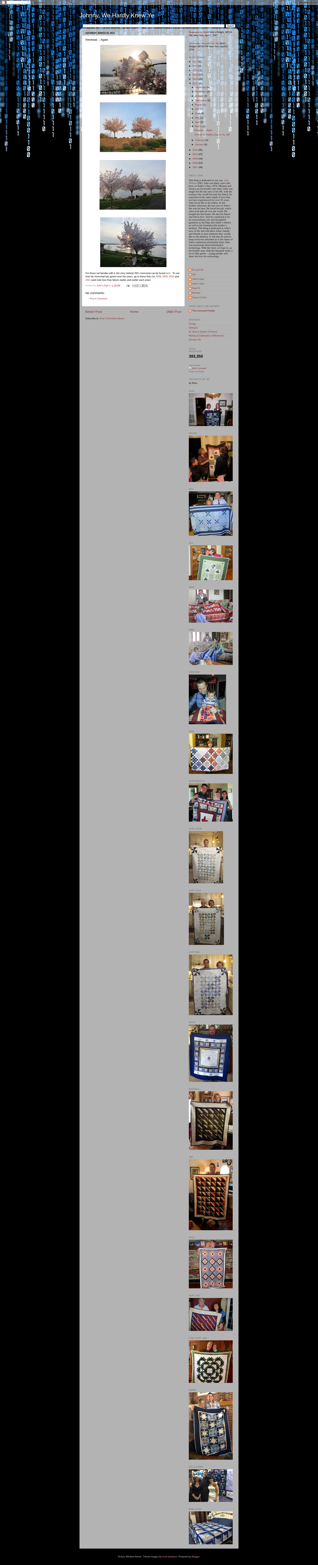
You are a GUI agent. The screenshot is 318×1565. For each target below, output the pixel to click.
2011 (88, 280)
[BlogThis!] (137, 285)
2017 (195, 61)
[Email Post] (127, 285)
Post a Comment (98, 298)
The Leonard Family (203, 310)
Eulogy (192, 324)
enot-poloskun (169, 1556)
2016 (195, 66)
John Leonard (194, 365)
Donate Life (195, 339)
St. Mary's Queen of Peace (203, 331)
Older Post (173, 311)
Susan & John (199, 297)
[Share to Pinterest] (146, 285)
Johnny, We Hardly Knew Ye (117, 15)
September (201, 100)
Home (134, 311)
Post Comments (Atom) (112, 318)
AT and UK (197, 270)
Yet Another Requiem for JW (203, 43)
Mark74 (196, 288)
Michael (196, 293)
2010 (171, 276)
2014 (195, 75)
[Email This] (133, 285)
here (168, 273)
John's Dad (198, 279)
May (197, 118)
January (199, 144)
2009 (165, 276)
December (201, 87)
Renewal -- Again (203, 130)
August (199, 104)
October (199, 96)
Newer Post (93, 311)
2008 (158, 276)
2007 (195, 167)
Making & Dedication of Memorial (206, 335)
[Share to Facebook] (143, 285)
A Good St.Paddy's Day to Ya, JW (211, 134)
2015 (195, 70)
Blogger (196, 1556)
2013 (195, 79)
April (197, 122)
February (200, 140)
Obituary (193, 328)
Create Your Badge (196, 372)
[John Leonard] (197, 368)
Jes (194, 274)
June (198, 113)
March (198, 126)
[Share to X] (140, 285)
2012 (195, 83)
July (197, 109)
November (201, 91)
